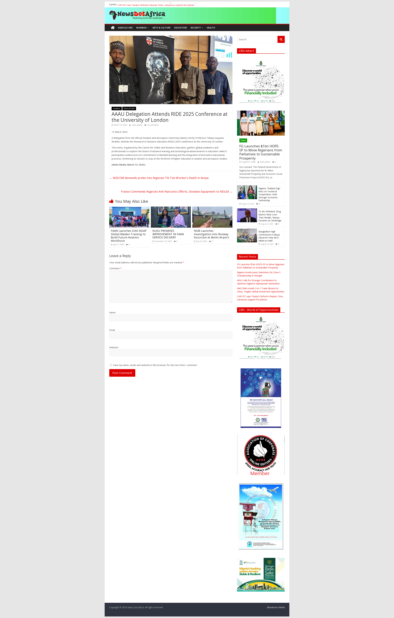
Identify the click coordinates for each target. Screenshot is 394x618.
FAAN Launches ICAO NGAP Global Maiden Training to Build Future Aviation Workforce (129, 236)
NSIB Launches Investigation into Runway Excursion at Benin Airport (211, 234)
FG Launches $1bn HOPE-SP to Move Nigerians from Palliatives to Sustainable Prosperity (260, 152)
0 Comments (153, 125)
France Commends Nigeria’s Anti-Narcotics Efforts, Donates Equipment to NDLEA (176, 191)
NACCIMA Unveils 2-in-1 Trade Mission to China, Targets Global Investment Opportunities (162, 4)
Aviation (116, 108)
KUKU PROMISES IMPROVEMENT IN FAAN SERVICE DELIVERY (168, 234)
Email (112, 329)
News (243, 140)
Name (112, 312)
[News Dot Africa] (112, 27)
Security (196, 27)
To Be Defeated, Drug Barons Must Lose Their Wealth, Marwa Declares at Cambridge (270, 216)
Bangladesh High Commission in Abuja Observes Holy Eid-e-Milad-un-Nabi (269, 236)
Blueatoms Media (276, 607)
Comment (115, 268)
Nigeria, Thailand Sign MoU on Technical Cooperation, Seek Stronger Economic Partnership (269, 194)
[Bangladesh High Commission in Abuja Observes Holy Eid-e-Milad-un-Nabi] (247, 230)
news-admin (137, 125)
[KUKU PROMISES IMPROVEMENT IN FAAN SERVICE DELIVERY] (171, 208)
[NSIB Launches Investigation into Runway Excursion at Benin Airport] (212, 208)
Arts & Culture (162, 27)
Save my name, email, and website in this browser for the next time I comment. (155, 365)
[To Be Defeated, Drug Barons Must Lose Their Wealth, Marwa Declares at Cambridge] (247, 210)
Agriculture (125, 27)
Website (113, 347)
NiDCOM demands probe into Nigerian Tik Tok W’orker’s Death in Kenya (159, 178)
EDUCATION (129, 108)
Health (211, 27)
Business (141, 27)
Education (180, 27)
